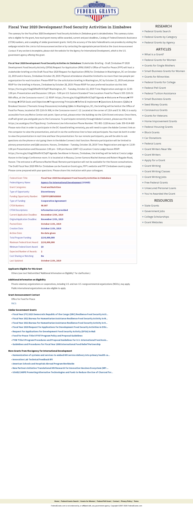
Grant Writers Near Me (157, 149)
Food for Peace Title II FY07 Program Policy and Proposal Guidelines (47, 335)
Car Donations (152, 138)
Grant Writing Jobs (155, 177)
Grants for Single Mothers (159, 65)
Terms (136, 501)
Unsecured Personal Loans (160, 188)
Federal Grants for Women (160, 60)
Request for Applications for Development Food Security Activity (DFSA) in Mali (54, 331)
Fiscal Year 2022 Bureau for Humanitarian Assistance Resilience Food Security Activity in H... (60, 322)
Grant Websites (153, 222)
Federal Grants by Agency (159, 42)
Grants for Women (87, 501)
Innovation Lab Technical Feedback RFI (33, 359)
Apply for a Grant (154, 160)
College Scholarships (156, 216)
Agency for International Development (61, 182)
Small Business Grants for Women (164, 71)
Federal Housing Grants (158, 126)
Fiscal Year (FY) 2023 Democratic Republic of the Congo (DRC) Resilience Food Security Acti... (60, 314)
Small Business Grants (157, 99)
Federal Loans (152, 143)
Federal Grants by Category (160, 37)
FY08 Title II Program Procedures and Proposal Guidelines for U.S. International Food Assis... (60, 340)
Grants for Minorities (156, 76)
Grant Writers (152, 154)
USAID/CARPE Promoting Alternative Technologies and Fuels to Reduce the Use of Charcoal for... (63, 372)
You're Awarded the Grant (159, 193)
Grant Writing (152, 165)
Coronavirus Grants (156, 110)
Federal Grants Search (157, 31)
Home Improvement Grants (160, 121)
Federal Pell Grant (155, 87)
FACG (13, 303)
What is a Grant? (154, 54)
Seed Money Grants (156, 104)
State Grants (151, 205)
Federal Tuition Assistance (160, 93)
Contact (116, 501)
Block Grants (152, 132)
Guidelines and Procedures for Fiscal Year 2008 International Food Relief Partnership (57, 344)
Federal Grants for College (160, 82)
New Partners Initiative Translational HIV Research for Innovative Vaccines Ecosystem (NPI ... (60, 368)
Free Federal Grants (156, 182)
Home (56, 501)
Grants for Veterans (156, 115)
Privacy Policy (126, 501)
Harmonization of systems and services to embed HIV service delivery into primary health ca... (61, 355)
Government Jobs (154, 211)
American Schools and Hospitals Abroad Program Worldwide (43, 363)
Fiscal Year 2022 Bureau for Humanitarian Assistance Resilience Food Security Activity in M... (60, 318)
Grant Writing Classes (157, 171)
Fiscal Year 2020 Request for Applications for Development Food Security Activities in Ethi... (60, 327)
